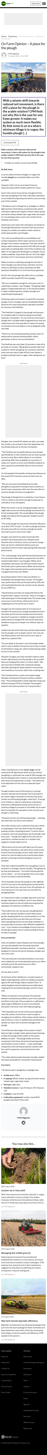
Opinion (27, 1386)
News (26, 1380)
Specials (27, 1404)
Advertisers (5, 1362)
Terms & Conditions (8, 1374)
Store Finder (5, 1392)
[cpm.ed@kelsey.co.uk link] (23, 1122)
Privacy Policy (6, 1386)
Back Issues (28, 1356)
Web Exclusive (29, 1422)
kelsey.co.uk (25, 1443)
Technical (27, 1416)
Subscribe (36, 3)
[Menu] (44, 3)
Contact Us (5, 1368)
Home (3, 36)
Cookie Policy (6, 1380)
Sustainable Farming (31, 1410)
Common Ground (30, 1392)
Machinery (12, 36)
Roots (26, 1398)
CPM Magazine (13, 54)
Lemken (32, 278)
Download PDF (10, 142)
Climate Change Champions (34, 1362)
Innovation (28, 1368)
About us (4, 1356)
